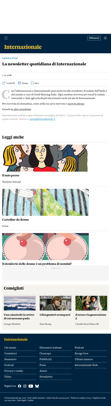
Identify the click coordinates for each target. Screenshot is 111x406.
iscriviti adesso (76, 104)
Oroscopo (45, 353)
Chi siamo (10, 347)
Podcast (79, 347)
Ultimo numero (84, 359)
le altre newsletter (21, 109)
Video (7, 377)
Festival (9, 365)
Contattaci (10, 353)
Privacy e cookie (13, 371)
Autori (43, 371)
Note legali (21, 400)
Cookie (31, 400)
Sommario (10, 359)
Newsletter (10, 58)
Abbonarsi (94, 38)
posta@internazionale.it (42, 119)
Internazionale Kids (86, 365)
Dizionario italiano (51, 347)
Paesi (43, 365)
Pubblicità (46, 359)
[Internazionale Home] (16, 339)
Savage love (81, 353)
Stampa (25, 83)
